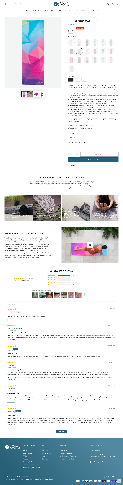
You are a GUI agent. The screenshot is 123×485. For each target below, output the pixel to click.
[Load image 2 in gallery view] (30, 94)
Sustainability (46, 453)
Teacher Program (66, 453)
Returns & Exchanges (30, 465)
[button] (108, 4)
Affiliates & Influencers (68, 456)
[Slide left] (19, 94)
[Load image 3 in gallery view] (36, 94)
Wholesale (64, 450)
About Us (45, 450)
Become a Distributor (67, 459)
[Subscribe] (117, 451)
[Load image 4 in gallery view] (42, 94)
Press (44, 456)
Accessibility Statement (31, 468)
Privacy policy (29, 479)
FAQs (25, 456)
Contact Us (27, 450)
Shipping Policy (28, 462)
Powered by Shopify (10, 479)
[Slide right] (47, 94)
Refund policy (20, 479)
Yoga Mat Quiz (28, 453)
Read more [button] (11, 379)
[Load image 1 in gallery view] (24, 94)
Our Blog (45, 459)
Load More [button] (61, 431)
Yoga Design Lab (13, 476)
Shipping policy (49, 479)
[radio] (71, 42)
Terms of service (39, 479)
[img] (11, 309)
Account (26, 459)
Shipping (70, 32)
